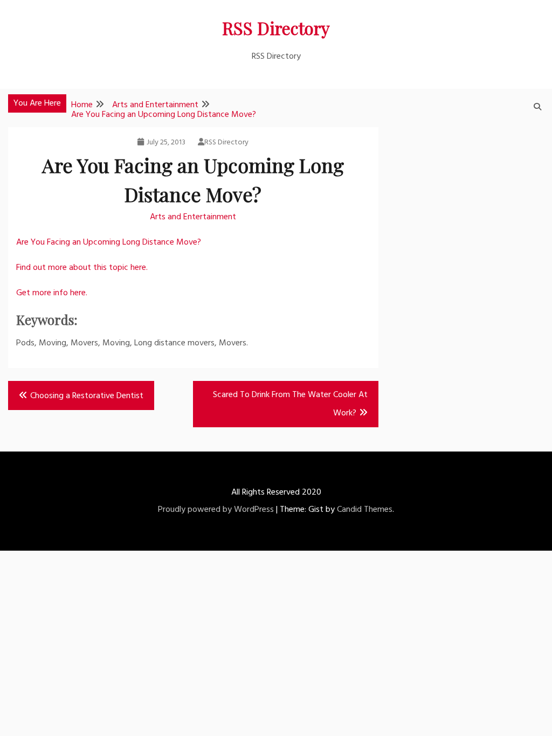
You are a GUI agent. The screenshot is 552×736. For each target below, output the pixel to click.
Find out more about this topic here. (82, 268)
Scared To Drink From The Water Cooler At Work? (290, 404)
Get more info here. (51, 293)
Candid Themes (364, 510)
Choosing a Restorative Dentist (86, 396)
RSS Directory (276, 27)
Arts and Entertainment (193, 217)
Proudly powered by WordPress (216, 510)
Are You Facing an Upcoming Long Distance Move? (108, 242)
